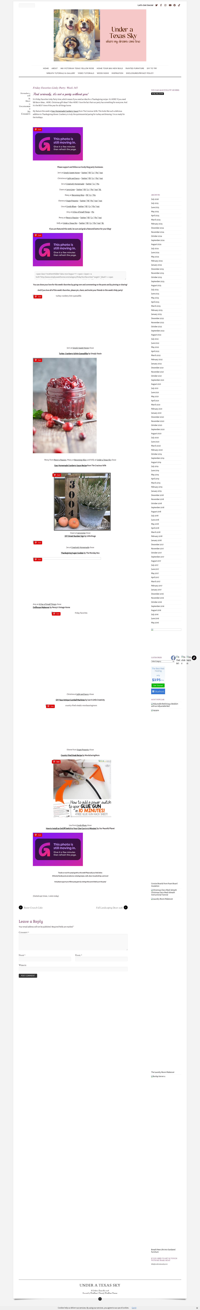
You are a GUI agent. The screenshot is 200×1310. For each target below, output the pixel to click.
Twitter (84, 173)
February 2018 (156, 536)
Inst (101, 173)
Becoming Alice (78, 195)
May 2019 (155, 475)
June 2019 (155, 471)
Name (22, 955)
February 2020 (157, 450)
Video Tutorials (86, 73)
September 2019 (157, 458)
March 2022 (156, 355)
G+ (93, 173)
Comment (24, 932)
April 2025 (155, 216)
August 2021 (156, 384)
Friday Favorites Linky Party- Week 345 (55, 87)
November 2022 (157, 323)
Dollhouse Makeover (41, 607)
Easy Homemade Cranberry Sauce (64, 111)
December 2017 (157, 545)
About (55, 68)
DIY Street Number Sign (74, 536)
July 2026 (155, 199)
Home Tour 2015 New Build (110, 68)
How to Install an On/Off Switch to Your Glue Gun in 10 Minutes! (71, 829)
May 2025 (155, 212)
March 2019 (155, 483)
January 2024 (156, 265)
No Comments (25, 113)
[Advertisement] (166, 134)
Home (46, 68)
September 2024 (157, 240)
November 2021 (157, 372)
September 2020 (158, 429)
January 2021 (156, 413)
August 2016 (156, 610)
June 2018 (155, 520)
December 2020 (157, 417)
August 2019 (156, 462)
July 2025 (155, 203)
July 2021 (154, 388)
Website (22, 965)
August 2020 (156, 434)
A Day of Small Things (81, 212)
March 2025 (156, 220)
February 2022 (156, 360)
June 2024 (155, 253)
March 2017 (155, 582)
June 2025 (155, 207)
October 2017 (156, 553)
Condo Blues (71, 206)
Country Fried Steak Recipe (71, 755)
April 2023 (155, 302)
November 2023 (157, 273)
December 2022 (157, 318)
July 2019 (154, 466)
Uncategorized (24, 107)
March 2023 (155, 306)
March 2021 (155, 405)
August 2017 (156, 561)
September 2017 (157, 557)
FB (90, 173)
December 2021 (157, 368)
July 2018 (154, 516)
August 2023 (156, 286)
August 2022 (156, 335)
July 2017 (154, 565)
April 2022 (155, 351)
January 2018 (156, 540)
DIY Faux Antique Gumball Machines (70, 700)
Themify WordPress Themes (108, 1293)
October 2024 (156, 236)
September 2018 (157, 508)
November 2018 (157, 499)
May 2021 (155, 397)
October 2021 (156, 376)
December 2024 (157, 228)
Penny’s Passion (72, 218)
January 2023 (156, 314)
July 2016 (154, 614)
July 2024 (155, 249)
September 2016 (157, 606)
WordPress (93, 1293)
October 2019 (156, 454)
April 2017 (155, 577)
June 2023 (155, 294)
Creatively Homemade (75, 184)
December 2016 (157, 594)
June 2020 (155, 442)
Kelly (28, 101)
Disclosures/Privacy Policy (139, 73)
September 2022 (157, 331)
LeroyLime (70, 190)
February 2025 (156, 224)
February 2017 (156, 586)
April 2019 (155, 479)
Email (78, 955)
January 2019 (156, 491)
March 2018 (155, 532)
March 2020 (156, 446)
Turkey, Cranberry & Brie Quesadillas (73, 354)
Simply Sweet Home (71, 173)
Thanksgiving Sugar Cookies (72, 553)
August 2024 (156, 244)
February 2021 (156, 409)
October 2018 (156, 503)
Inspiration (117, 73)
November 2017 (157, 549)
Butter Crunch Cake (31, 908)
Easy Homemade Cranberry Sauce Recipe (70, 466)
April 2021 (155, 401)
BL (100, 190)
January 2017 (156, 590)
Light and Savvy (73, 178)
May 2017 (155, 573)
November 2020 (157, 421)
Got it (134, 1308)
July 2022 (155, 339)
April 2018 (155, 528)
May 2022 (155, 347)
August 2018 (156, 512)
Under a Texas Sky (70, 223)
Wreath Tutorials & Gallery (60, 73)
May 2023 (155, 298)
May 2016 (155, 623)
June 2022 (155, 343)
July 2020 (155, 438)
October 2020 (156, 425)
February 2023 (156, 310)
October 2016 (156, 602)
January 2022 (156, 364)
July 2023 (154, 290)
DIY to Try (152, 68)
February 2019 (156, 487)
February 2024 (157, 261)
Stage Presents (72, 201)
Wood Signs (103, 73)
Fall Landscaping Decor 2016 (111, 908)
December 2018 (157, 495)
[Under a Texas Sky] (100, 59)
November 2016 (157, 598)
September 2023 (157, 281)
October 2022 (156, 327)
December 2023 (157, 269)
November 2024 (157, 232)
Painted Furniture (135, 68)
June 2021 (155, 392)
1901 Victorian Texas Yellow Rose (77, 68)
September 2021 (157, 380)
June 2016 (155, 619)
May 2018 (155, 524)
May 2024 (155, 257)
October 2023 (156, 277)
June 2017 (155, 569)
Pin (97, 173)
